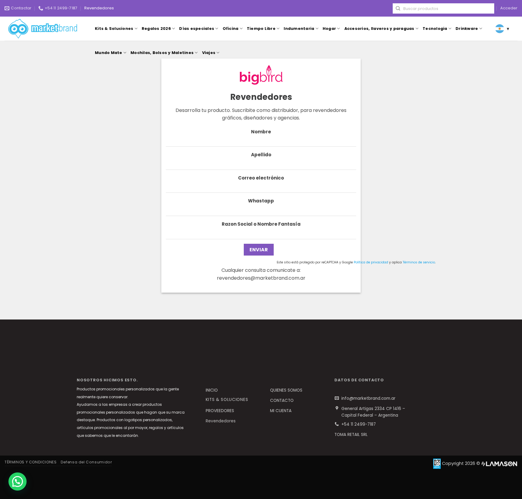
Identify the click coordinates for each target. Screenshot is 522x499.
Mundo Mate (108, 52)
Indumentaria (299, 28)
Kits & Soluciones (114, 28)
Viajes (209, 52)
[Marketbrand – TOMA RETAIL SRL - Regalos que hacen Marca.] (44, 28)
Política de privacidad (371, 262)
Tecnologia (435, 28)
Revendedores (99, 8)
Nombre (261, 132)
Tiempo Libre (261, 28)
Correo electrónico (261, 178)
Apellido (261, 154)
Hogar (329, 28)
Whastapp (261, 201)
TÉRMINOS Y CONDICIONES (30, 462)
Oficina (231, 28)
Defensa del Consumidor (86, 462)
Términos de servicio (419, 262)
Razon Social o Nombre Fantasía (261, 224)
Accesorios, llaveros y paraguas (379, 28)
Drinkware (467, 28)
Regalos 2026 (156, 28)
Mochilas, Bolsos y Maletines (162, 52)
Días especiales (196, 28)
